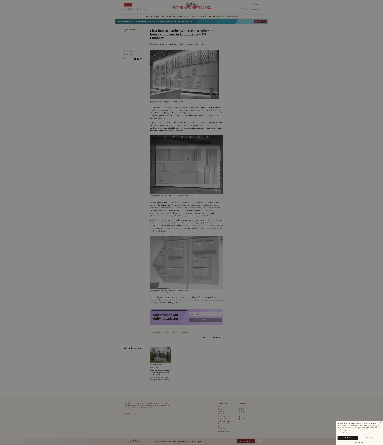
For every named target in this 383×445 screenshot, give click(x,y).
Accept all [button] (348, 437)
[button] (359, 442)
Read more (349, 433)
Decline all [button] (369, 437)
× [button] (381, 423)
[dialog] (359, 433)
